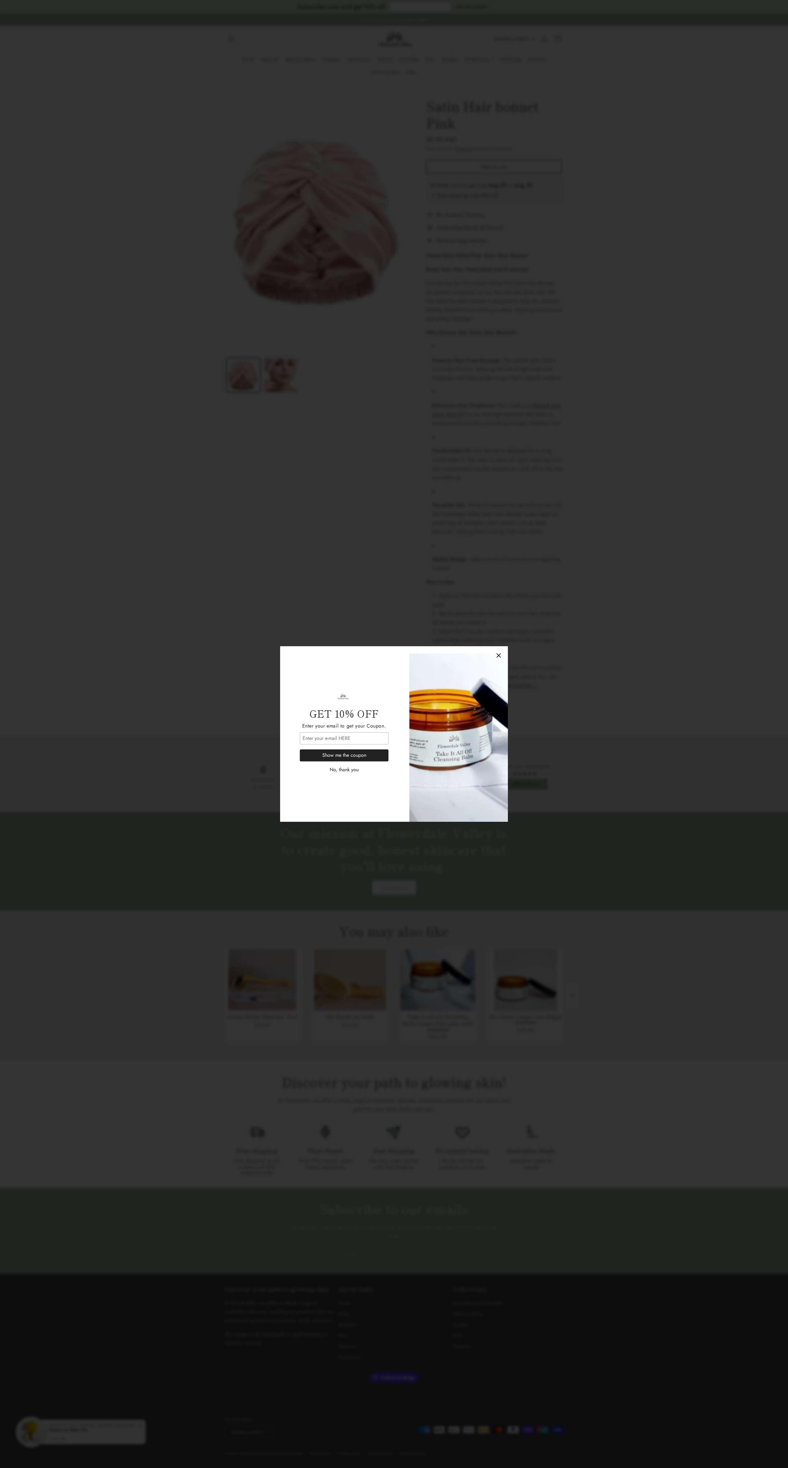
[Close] (498, 655)
